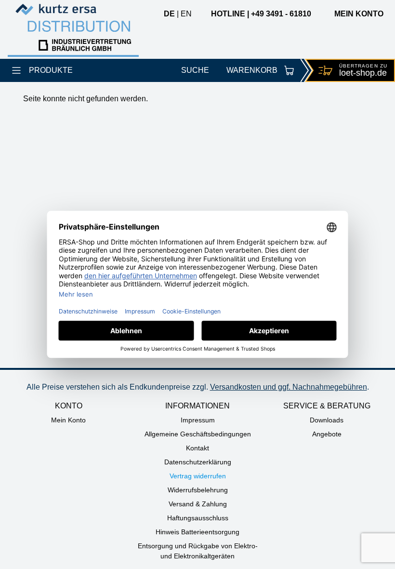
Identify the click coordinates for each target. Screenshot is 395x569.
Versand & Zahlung (198, 504)
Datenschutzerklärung (197, 462)
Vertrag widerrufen (198, 476)
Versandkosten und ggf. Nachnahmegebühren (288, 387)
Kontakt (197, 448)
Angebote (327, 434)
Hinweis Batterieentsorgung (197, 532)
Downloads (326, 420)
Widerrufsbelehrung (198, 490)
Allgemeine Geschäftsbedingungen (198, 434)
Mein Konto (68, 420)
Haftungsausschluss (197, 518)
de (169, 14)
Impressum (198, 420)
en (186, 14)
